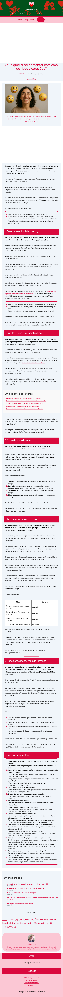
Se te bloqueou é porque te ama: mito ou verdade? (23, 406)
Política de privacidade (31, 978)
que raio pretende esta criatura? (33, 363)
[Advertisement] (31, 42)
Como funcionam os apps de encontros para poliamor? (24, 409)
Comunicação (29, 919)
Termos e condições (31, 983)
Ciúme (14, 920)
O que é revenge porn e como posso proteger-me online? (25, 403)
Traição (9, 926)
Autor (32, 20)
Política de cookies (31, 980)
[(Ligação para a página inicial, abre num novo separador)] (31, 4)
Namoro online (28, 923)
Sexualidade (44, 923)
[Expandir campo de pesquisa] (41, 19)
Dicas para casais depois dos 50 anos (20, 904)
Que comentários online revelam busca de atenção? (23, 398)
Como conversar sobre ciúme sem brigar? (21, 893)
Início (20, 20)
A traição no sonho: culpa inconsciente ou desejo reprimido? (28, 884)
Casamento (5, 920)
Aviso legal (31, 985)
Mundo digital (31, 79)
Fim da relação (48, 919)
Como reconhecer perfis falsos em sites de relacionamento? (26, 401)
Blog (26, 20)
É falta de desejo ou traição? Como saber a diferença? (26, 888)
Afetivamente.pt (31, 9)
